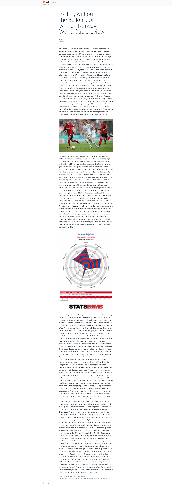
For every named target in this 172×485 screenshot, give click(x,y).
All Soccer (62, 37)
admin (62, 40)
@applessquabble (92, 472)
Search (127, 3)
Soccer (113, 3)
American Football (120, 3)
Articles (68, 37)
